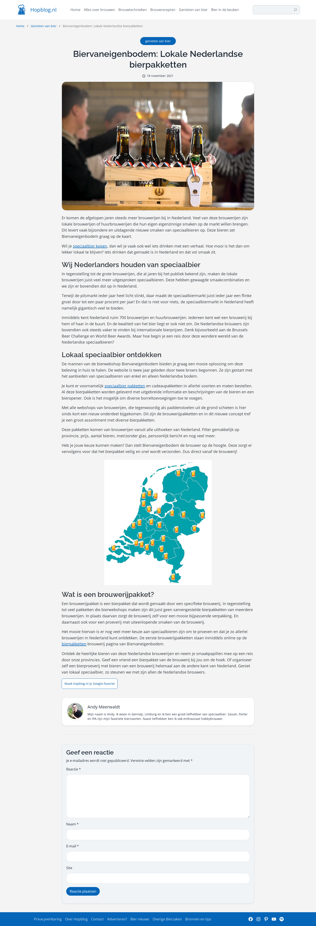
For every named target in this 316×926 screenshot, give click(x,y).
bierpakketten (74, 643)
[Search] (295, 9)
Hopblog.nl (43, 9)
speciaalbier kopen (90, 246)
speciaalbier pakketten (124, 385)
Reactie (73, 769)
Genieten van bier (44, 26)
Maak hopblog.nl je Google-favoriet (89, 684)
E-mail (72, 846)
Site (69, 867)
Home (20, 26)
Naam (72, 824)
